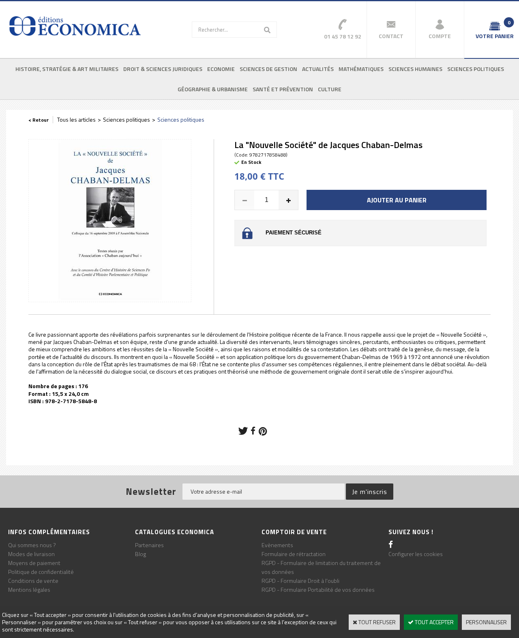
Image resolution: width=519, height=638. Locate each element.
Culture (329, 89)
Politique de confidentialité (41, 571)
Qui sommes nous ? (32, 545)
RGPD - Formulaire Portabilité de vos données (318, 589)
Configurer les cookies (415, 554)
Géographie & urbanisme (213, 89)
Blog (140, 554)
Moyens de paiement (34, 563)
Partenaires (149, 545)
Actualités (318, 68)
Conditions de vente (33, 580)
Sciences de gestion (268, 68)
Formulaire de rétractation (294, 554)
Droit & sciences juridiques (162, 68)
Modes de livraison (31, 554)
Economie (221, 68)
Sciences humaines (415, 68)
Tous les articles (76, 119)
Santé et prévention (283, 89)
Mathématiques (361, 68)
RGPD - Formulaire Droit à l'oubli (300, 580)
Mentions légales (29, 589)
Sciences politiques (475, 68)
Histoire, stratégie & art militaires (66, 68)
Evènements (277, 545)
